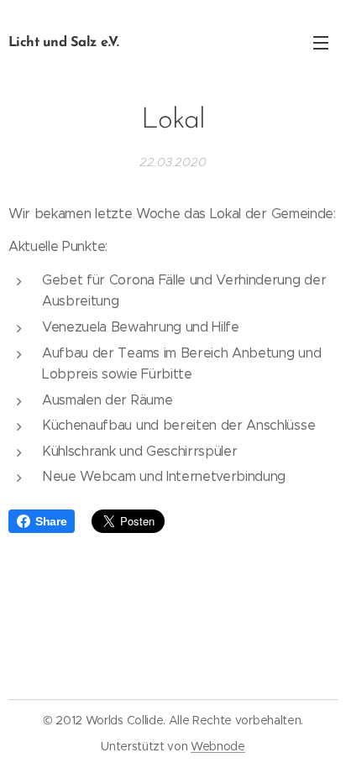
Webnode (218, 746)
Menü (321, 42)
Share (50, 521)
